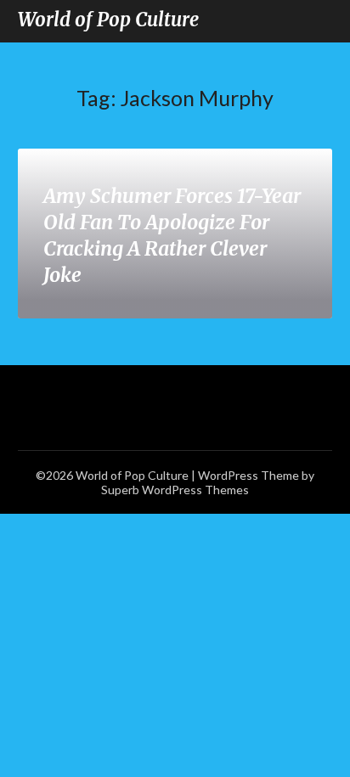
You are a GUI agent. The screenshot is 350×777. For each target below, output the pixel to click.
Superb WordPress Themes (175, 489)
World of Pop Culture (108, 19)
